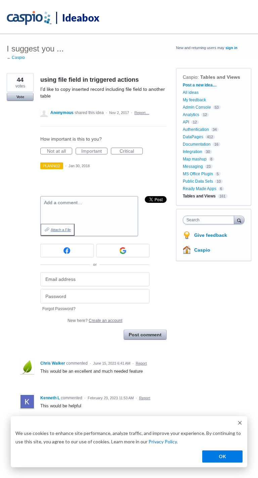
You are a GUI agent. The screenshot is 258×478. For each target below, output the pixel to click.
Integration (192, 151)
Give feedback (210, 235)
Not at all (59, 151)
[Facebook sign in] (67, 250)
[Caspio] (29, 18)
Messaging (193, 166)
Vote (20, 97)
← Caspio (16, 57)
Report (141, 363)
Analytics (191, 114)
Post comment (145, 334)
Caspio (190, 77)
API (186, 122)
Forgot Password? (59, 308)
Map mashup (195, 159)
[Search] (239, 220)
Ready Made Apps (199, 188)
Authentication (196, 129)
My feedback (194, 100)
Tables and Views (220, 77)
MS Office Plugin (198, 174)
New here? (95, 320)
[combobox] (210, 220)
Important (94, 151)
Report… (141, 113)
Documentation (197, 144)
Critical (131, 151)
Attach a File (61, 230)
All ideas (191, 92)
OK (222, 456)
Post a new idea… (200, 85)
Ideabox (80, 17)
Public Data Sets (198, 181)
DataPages (193, 137)
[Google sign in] (123, 250)
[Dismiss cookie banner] (240, 423)
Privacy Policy (162, 441)
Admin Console (197, 107)
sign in (231, 48)
